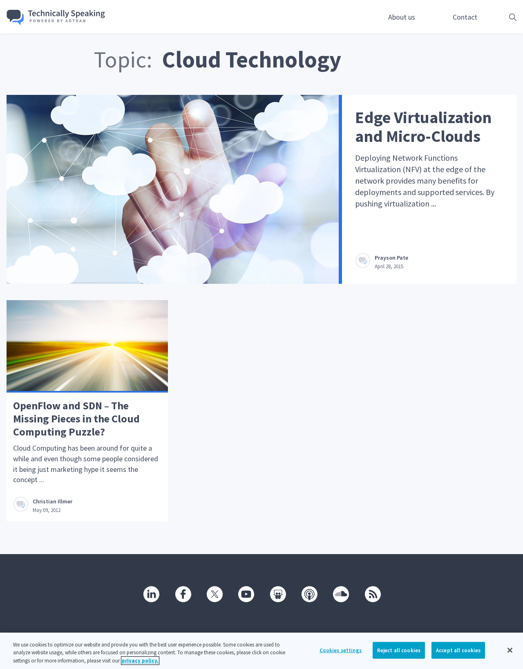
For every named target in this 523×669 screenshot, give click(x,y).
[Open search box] (500, 17)
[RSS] (372, 593)
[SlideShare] (277, 593)
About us (401, 17)
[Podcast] (308, 593)
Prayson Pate (391, 257)
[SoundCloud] (340, 593)
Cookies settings (341, 650)
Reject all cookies (398, 650)
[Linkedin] (150, 593)
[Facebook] (182, 593)
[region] (261, 651)
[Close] (510, 650)
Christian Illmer (52, 501)
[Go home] (56, 17)
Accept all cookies (458, 650)
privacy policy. (140, 660)
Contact (465, 17)
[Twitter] (214, 593)
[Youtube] (245, 593)
